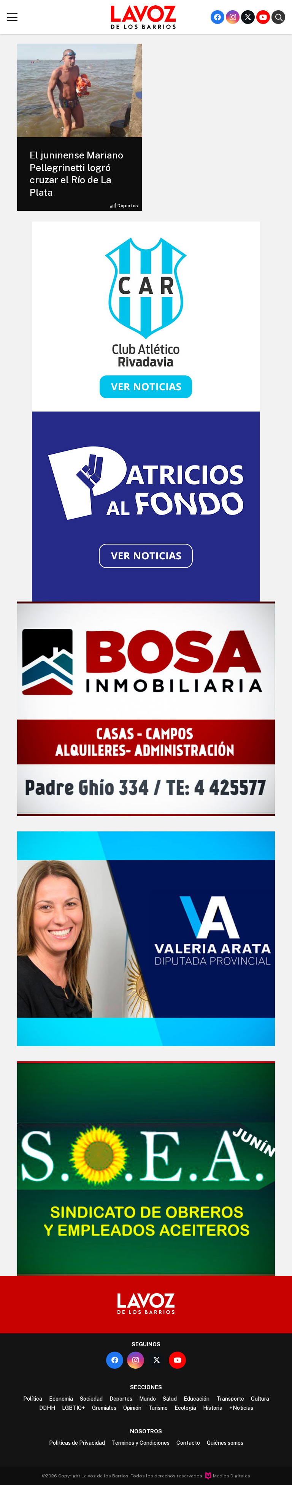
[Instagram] (233, 17)
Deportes (127, 205)
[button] (12, 17)
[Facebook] (217, 17)
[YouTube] (263, 17)
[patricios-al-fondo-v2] (146, 507)
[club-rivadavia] (146, 317)
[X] (248, 17)
